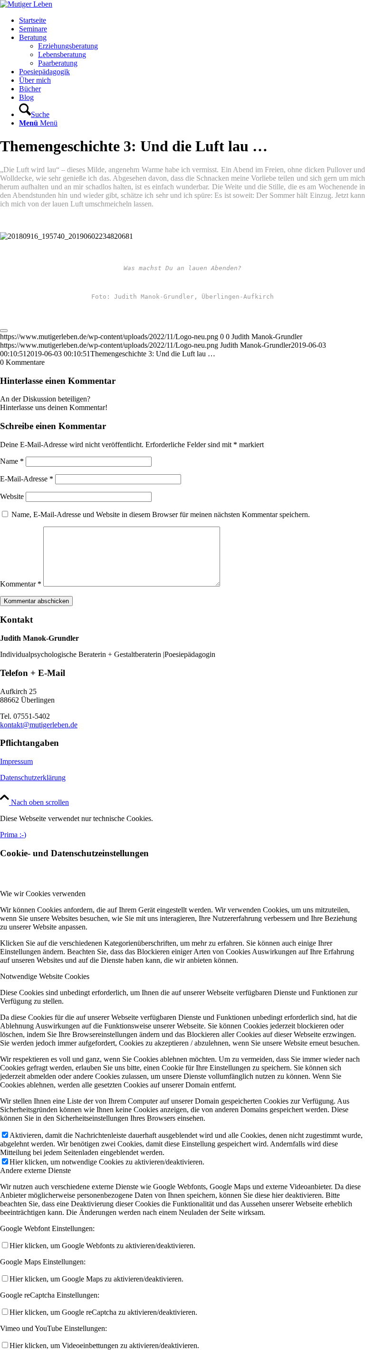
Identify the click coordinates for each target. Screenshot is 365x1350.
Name (12, 461)
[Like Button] (4, 330)
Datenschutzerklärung (33, 777)
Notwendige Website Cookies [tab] (44, 976)
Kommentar (20, 584)
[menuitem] (192, 20)
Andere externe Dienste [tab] (35, 1170)
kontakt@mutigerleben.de (38, 725)
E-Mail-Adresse (26, 479)
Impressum (16, 761)
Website (12, 496)
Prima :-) (13, 835)
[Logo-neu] (26, 4)
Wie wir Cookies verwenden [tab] (43, 894)
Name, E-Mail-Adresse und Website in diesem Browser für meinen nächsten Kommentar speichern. (160, 514)
